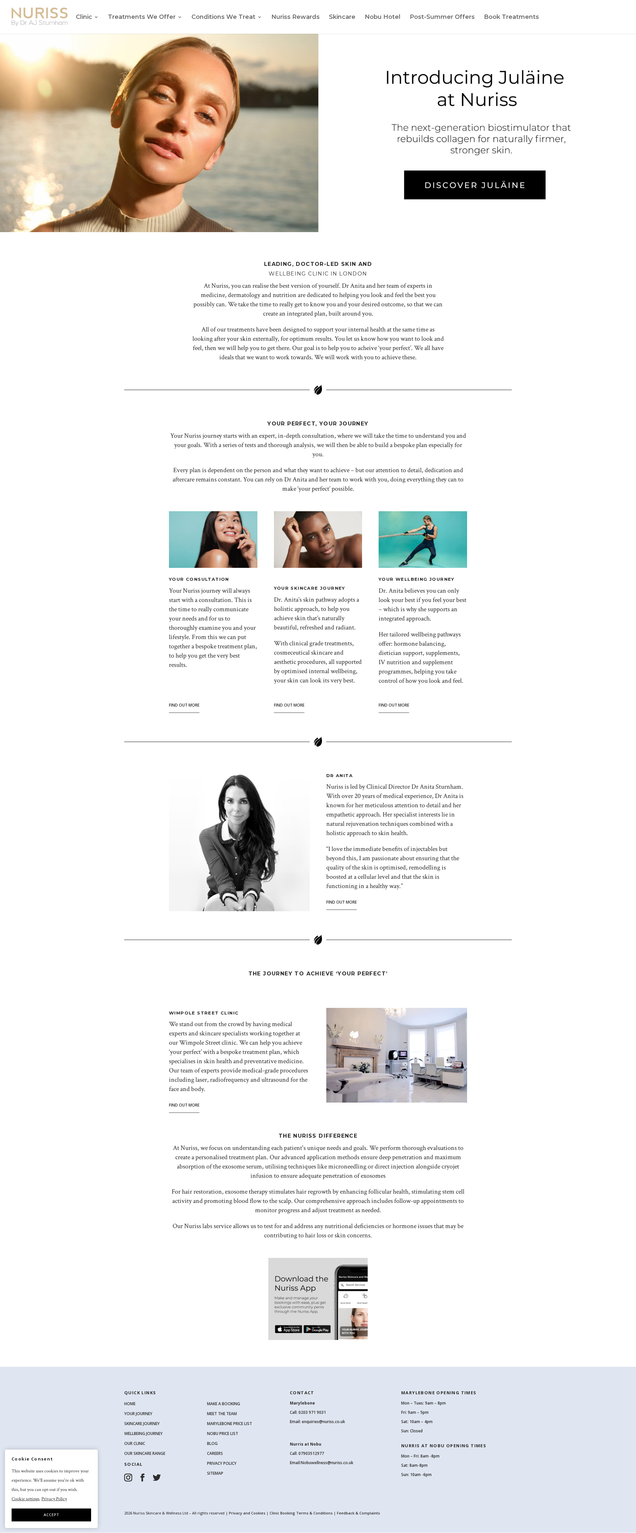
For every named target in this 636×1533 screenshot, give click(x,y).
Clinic (84, 18)
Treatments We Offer (142, 18)
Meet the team (222, 1413)
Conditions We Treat (223, 18)
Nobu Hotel (382, 18)
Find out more (184, 705)
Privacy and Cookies (247, 1512)
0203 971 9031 (312, 1412)
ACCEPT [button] (51, 1514)
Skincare (342, 18)
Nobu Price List (222, 1433)
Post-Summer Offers (442, 18)
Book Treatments (511, 18)
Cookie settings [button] (25, 1499)
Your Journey (138, 1413)
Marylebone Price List (229, 1423)
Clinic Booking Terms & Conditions (301, 1512)
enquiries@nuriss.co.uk (323, 1421)
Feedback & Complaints (358, 1512)
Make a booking (223, 1404)
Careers (215, 1453)
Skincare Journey (142, 1423)
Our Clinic (134, 1443)
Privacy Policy (222, 1463)
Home (129, 1404)
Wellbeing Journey (143, 1433)
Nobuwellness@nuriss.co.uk (327, 1462)
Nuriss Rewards (295, 18)
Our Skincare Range (144, 1453)
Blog (212, 1443)
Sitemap (215, 1473)
